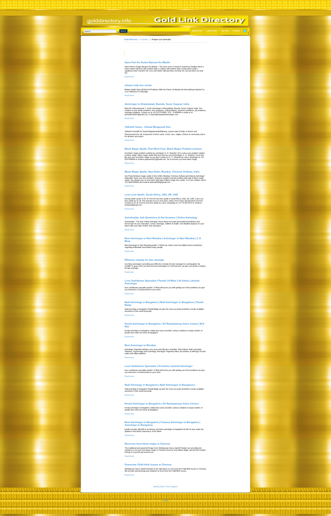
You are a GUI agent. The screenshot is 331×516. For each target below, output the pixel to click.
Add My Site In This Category (165, 487)
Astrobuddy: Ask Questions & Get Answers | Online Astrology (161, 217)
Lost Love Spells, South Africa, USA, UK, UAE (151, 194)
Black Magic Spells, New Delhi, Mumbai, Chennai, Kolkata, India (162, 171)
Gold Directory (130, 39)
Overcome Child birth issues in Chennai (148, 464)
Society (145, 39)
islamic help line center (138, 85)
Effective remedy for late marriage (144, 259)
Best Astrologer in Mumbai (140, 345)
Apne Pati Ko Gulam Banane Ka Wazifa (147, 62)
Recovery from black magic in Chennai (147, 443)
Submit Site (197, 31)
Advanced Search (136, 31)
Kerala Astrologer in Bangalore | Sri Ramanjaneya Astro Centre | (162, 403)
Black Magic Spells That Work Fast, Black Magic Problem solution (163, 148)
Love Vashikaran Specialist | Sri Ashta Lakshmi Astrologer (159, 366)
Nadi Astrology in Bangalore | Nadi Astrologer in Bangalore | (160, 384)
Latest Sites (211, 31)
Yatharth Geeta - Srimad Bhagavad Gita (147, 127)
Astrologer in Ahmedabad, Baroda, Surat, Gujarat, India (157, 104)
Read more (129, 77)
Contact (236, 31)
